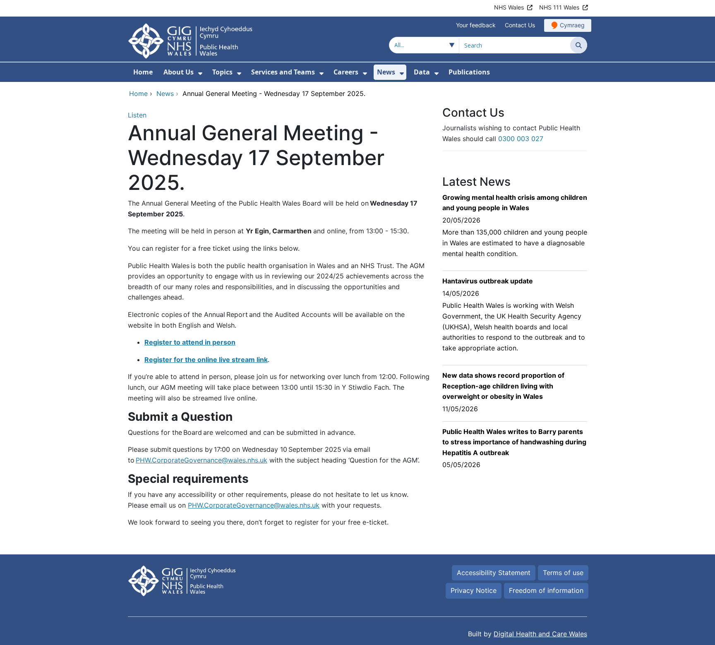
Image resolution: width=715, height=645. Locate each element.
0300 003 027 (520, 138)
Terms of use (563, 572)
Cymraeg (572, 25)
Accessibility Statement (493, 572)
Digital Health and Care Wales (540, 634)
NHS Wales (509, 7)
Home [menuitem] (143, 72)
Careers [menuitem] (346, 72)
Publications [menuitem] (469, 72)
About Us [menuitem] (178, 72)
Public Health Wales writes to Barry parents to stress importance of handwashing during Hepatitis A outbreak (514, 442)
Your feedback (476, 25)
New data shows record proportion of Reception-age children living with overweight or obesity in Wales (503, 385)
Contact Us (520, 25)
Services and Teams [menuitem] (283, 72)
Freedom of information (546, 590)
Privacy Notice (474, 590)
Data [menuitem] (422, 72)
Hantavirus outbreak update (487, 281)
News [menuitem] (386, 72)
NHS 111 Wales (559, 7)
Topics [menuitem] (222, 72)
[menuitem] (200, 73)
